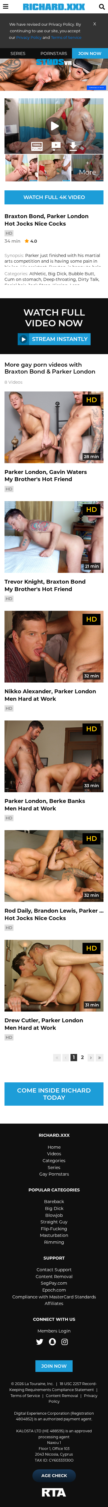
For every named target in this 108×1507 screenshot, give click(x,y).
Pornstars (53, 53)
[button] (5, 7)
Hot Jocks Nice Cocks (35, 224)
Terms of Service (25, 1395)
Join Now (89, 53)
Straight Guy (54, 1222)
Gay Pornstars (54, 1174)
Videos (54, 1153)
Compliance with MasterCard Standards (54, 1297)
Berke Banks (67, 801)
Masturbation (54, 1235)
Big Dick (57, 273)
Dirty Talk (88, 279)
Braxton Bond (24, 216)
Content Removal (54, 1276)
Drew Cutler (21, 1020)
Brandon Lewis (55, 911)
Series (18, 53)
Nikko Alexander (27, 691)
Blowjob (54, 1215)
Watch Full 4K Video (54, 197)
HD (9, 233)
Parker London (67, 216)
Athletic (37, 273)
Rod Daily (17, 911)
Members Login (54, 1331)
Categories (54, 1160)
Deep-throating (59, 279)
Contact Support (54, 1269)
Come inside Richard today (54, 1094)
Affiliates (54, 1303)
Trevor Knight (23, 582)
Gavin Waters (68, 472)
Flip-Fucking (54, 1228)
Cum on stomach (22, 279)
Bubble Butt (81, 273)
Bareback (54, 1201)
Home (54, 1147)
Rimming (54, 1242)
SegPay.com (54, 1283)
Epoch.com (54, 1290)
